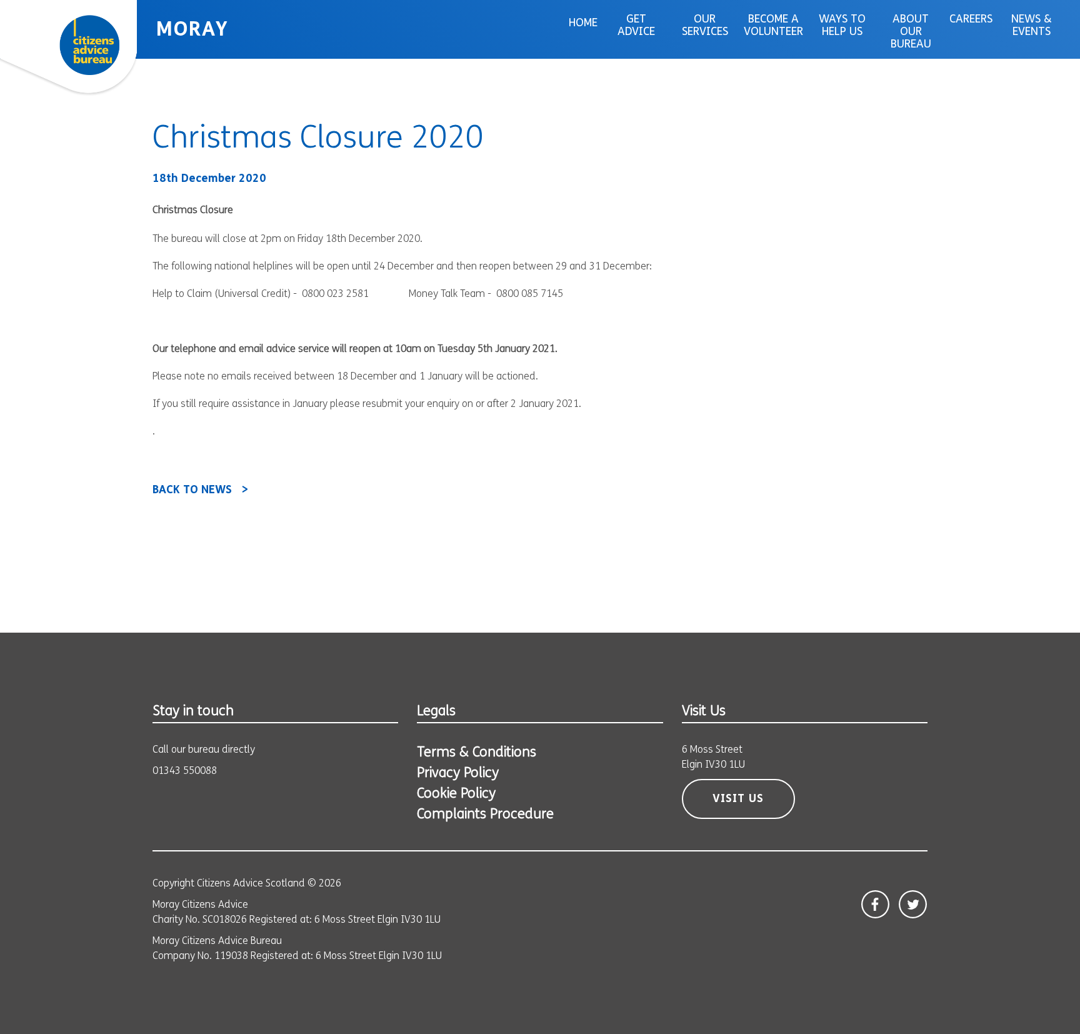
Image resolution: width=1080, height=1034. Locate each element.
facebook (875, 904)
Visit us (738, 799)
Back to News (192, 490)
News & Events (1031, 26)
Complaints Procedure (485, 815)
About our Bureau (911, 32)
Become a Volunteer (773, 26)
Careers (970, 20)
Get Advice (636, 26)
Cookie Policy (456, 794)
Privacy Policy (458, 773)
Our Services (705, 26)
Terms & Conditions (476, 753)
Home (583, 23)
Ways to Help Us (842, 26)
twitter (913, 904)
